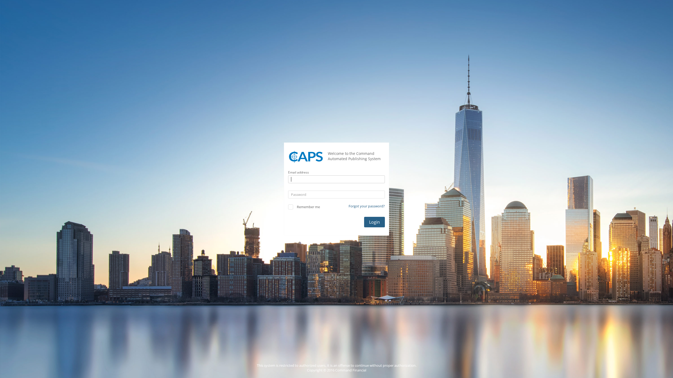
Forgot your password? (367, 206)
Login (374, 222)
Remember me (308, 206)
